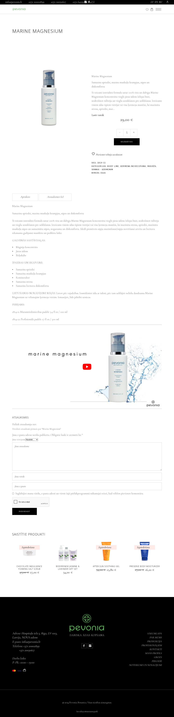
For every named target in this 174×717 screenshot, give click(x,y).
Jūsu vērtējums (18, 439)
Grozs (158, 657)
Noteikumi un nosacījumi (145, 665)
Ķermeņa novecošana (133, 166)
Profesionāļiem (151, 645)
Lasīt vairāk (98, 115)
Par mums (156, 637)
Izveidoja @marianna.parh (87, 711)
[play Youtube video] (87, 367)
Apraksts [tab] (25, 197)
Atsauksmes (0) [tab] (55, 197)
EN (156, 1)
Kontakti (156, 649)
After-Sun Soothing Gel (106, 566)
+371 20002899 (36, 2)
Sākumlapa (154, 633)
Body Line (113, 166)
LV (152, 1)
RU (160, 1)
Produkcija (154, 641)
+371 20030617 (58, 2)
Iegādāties (127, 142)
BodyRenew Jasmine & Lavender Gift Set (68, 567)
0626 (103, 173)
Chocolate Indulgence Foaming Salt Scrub (29, 567)
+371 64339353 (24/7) (83, 2)
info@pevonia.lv (13, 2)
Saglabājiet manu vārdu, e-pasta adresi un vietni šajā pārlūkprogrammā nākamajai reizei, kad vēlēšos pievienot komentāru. (79, 493)
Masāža (151, 166)
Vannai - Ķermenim (102, 169)
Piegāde (157, 661)
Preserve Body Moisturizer (145, 566)
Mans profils (153, 653)
